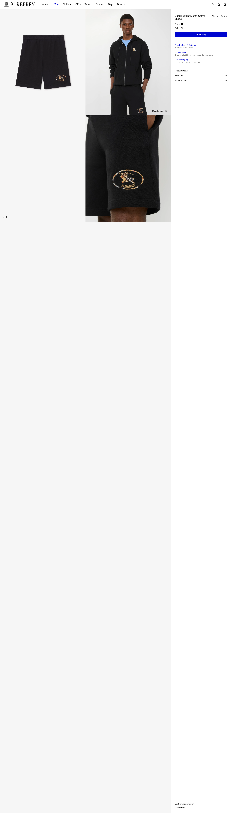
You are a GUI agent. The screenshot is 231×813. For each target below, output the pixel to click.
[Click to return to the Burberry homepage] (24, 4)
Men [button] (56, 4)
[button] (159, 111)
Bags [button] (110, 4)
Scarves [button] (100, 4)
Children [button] (67, 4)
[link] (184, 803)
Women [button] (46, 4)
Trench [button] (88, 4)
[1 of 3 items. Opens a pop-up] (42, 62)
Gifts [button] (78, 4)
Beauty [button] (121, 4)
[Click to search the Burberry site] (212, 4)
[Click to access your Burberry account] (218, 4)
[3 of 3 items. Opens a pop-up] (85, 168)
